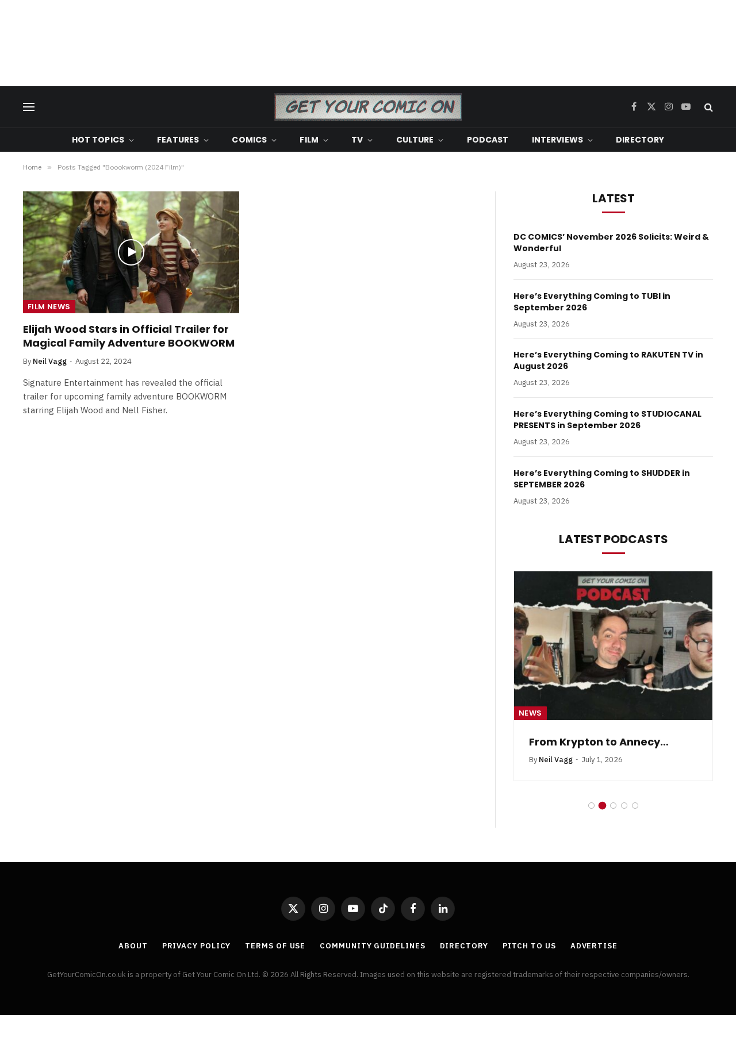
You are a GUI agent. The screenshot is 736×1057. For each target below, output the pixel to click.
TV (357, 139)
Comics (249, 139)
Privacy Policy (196, 946)
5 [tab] (635, 805)
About (133, 946)
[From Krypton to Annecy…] (613, 645)
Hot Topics (98, 139)
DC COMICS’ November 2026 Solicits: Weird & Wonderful (611, 242)
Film (309, 139)
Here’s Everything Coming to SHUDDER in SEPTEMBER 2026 (601, 478)
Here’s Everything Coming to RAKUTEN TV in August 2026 (608, 360)
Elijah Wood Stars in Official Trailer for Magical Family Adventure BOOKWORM (129, 336)
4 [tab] (624, 805)
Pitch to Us (529, 946)
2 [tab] (602, 805)
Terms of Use (275, 946)
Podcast (488, 139)
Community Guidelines (372, 946)
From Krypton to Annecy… (599, 742)
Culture (415, 139)
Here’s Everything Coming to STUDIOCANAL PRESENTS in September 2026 (607, 419)
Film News (49, 306)
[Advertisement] (368, 43)
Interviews (557, 139)
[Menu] (28, 107)
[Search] (707, 107)
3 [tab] (613, 805)
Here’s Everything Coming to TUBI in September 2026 (591, 301)
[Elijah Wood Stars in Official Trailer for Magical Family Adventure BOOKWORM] (131, 252)
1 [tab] (591, 805)
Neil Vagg (50, 361)
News (530, 713)
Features (178, 139)
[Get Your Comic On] (368, 107)
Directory (640, 139)
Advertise (594, 946)
